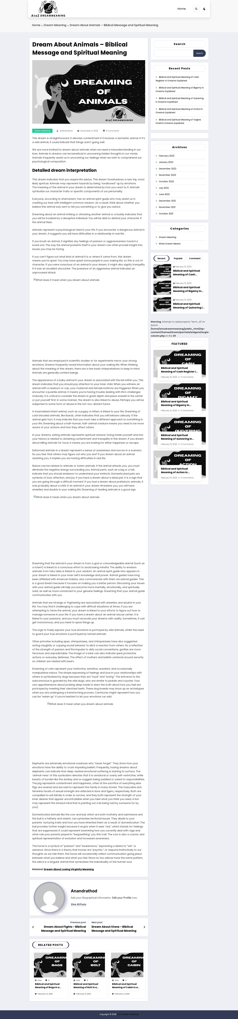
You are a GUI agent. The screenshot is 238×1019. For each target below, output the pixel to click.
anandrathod (66, 130)
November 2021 (167, 207)
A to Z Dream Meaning (128, 1014)
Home (181, 9)
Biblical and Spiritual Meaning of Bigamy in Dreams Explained (180, 89)
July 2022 (164, 188)
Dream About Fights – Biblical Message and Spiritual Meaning (63, 929)
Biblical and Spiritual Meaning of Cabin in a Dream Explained (125, 985)
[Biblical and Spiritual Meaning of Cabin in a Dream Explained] (127, 964)
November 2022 (167, 175)
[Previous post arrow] (33, 927)
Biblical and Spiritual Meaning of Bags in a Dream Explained (47, 985)
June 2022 (164, 194)
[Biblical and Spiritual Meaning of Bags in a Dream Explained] (50, 964)
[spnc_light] (204, 9)
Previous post (78, 922)
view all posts (78, 904)
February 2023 (166, 155)
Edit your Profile (121, 897)
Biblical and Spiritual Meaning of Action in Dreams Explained (179, 110)
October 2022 (166, 181)
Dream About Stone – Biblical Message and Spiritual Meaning (114, 929)
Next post (97, 922)
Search (180, 44)
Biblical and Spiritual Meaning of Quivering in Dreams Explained (180, 100)
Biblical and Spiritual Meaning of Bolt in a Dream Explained (86, 985)
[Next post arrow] (144, 927)
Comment (195, 258)
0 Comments (112, 130)
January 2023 (166, 162)
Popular (178, 258)
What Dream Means (170, 243)
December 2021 (167, 200)
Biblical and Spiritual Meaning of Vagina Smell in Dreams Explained (178, 121)
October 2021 (166, 213)
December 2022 (167, 168)
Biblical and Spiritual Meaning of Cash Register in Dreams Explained (177, 78)
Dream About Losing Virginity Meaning (69, 869)
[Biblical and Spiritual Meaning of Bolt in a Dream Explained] (88, 964)
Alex (39, 980)
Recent (161, 258)
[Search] (196, 9)
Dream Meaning (42, 130)
